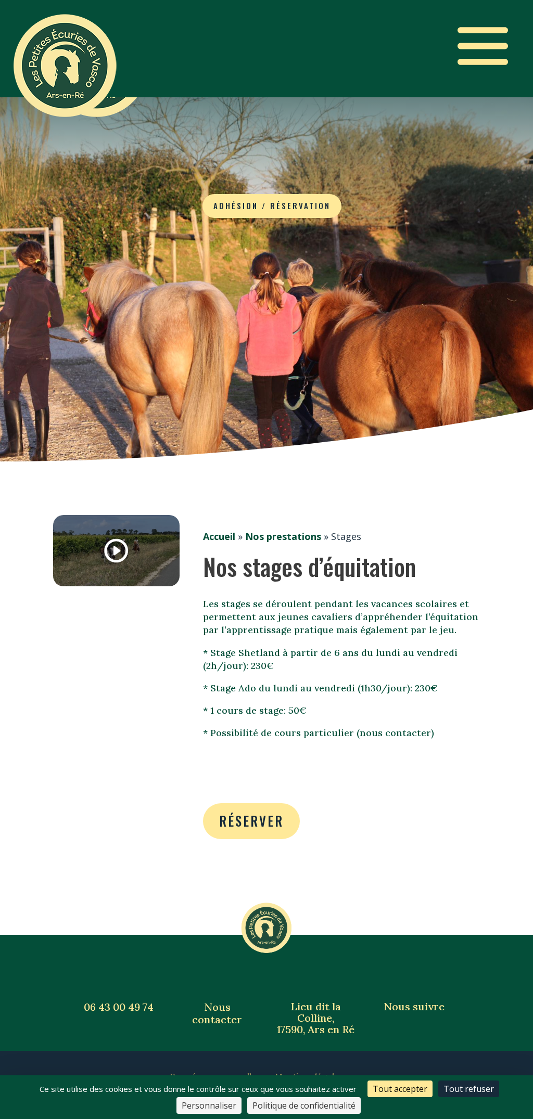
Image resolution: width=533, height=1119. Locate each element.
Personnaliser (209, 1105)
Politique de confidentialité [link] (304, 1105)
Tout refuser (468, 1089)
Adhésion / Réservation (272, 205)
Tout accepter (400, 1089)
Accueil (219, 536)
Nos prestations (283, 536)
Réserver (251, 820)
